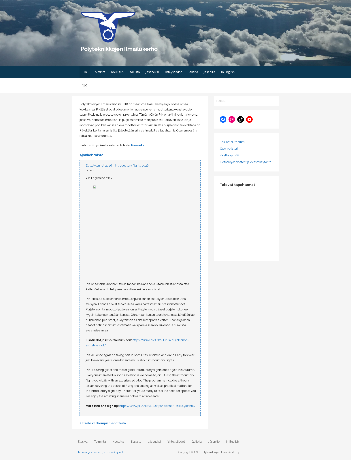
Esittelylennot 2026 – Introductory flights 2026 (117, 165)
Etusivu (83, 441)
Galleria (193, 72)
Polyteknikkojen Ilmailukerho (119, 48)
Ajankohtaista (91, 155)
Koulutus (117, 72)
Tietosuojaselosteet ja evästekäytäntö (245, 162)
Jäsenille (209, 72)
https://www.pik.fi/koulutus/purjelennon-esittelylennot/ (157, 406)
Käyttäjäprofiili (229, 155)
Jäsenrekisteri (229, 148)
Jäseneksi (152, 72)
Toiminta (99, 72)
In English (228, 72)
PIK (84, 72)
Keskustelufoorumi (232, 142)
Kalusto (134, 72)
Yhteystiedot (173, 72)
